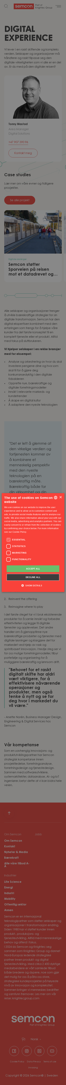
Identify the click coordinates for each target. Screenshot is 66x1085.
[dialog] (33, 542)
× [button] (60, 497)
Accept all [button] (33, 568)
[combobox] (55, 497)
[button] (33, 585)
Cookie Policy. (19, 532)
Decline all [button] (33, 577)
